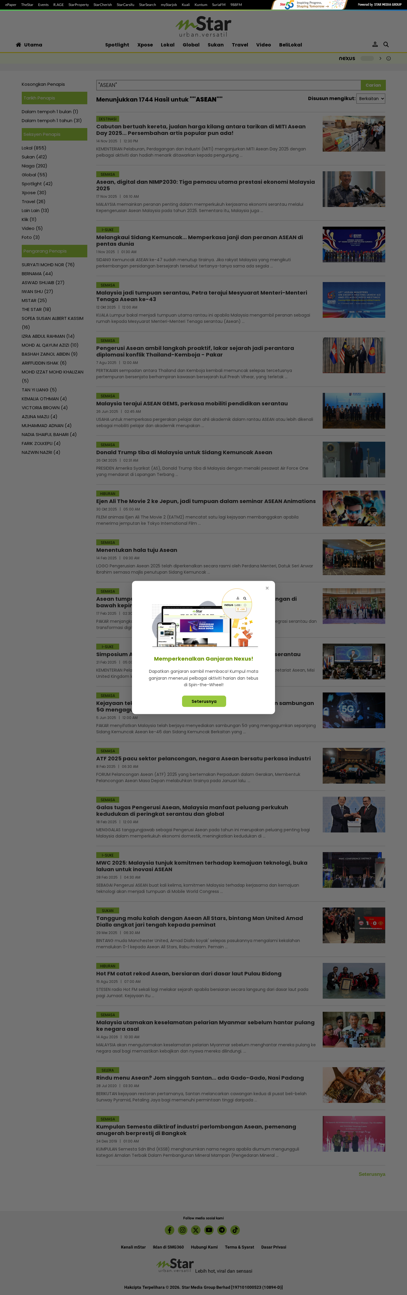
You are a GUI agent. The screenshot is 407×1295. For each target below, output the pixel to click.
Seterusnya (204, 701)
